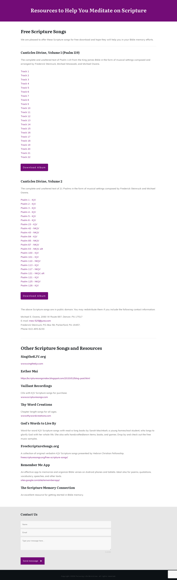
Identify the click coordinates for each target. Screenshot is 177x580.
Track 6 (25, 91)
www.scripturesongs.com (34, 397)
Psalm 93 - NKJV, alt (32, 248)
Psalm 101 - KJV (30, 256)
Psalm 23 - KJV (29, 224)
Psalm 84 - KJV (29, 236)
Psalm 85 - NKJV (30, 240)
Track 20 (25, 148)
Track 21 (25, 153)
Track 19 (25, 144)
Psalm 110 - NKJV (31, 260)
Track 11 (25, 112)
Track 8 (25, 99)
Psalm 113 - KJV (30, 265)
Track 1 (25, 71)
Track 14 (25, 124)
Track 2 (25, 75)
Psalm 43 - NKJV (30, 232)
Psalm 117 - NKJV (31, 269)
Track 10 (25, 108)
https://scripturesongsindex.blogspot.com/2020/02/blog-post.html (55, 378)
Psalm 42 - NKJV (30, 228)
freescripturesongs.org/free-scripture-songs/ (44, 457)
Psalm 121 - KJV (30, 277)
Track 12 (25, 116)
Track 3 (25, 79)
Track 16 (25, 132)
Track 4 (25, 83)
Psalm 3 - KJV (28, 207)
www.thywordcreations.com (36, 415)
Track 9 (25, 104)
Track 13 (25, 120)
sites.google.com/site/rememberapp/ (40, 480)
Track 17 (25, 136)
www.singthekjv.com (32, 363)
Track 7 (25, 95)
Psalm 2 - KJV (28, 203)
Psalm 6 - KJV (28, 220)
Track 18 (25, 140)
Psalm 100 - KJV (30, 252)
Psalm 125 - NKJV (31, 281)
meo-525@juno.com (40, 320)
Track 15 (25, 128)
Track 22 (25, 157)
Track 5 (25, 87)
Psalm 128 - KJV (30, 285)
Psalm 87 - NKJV (30, 244)
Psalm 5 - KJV (28, 216)
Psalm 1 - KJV (28, 199)
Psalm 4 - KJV (28, 211)
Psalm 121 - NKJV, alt (32, 273)
